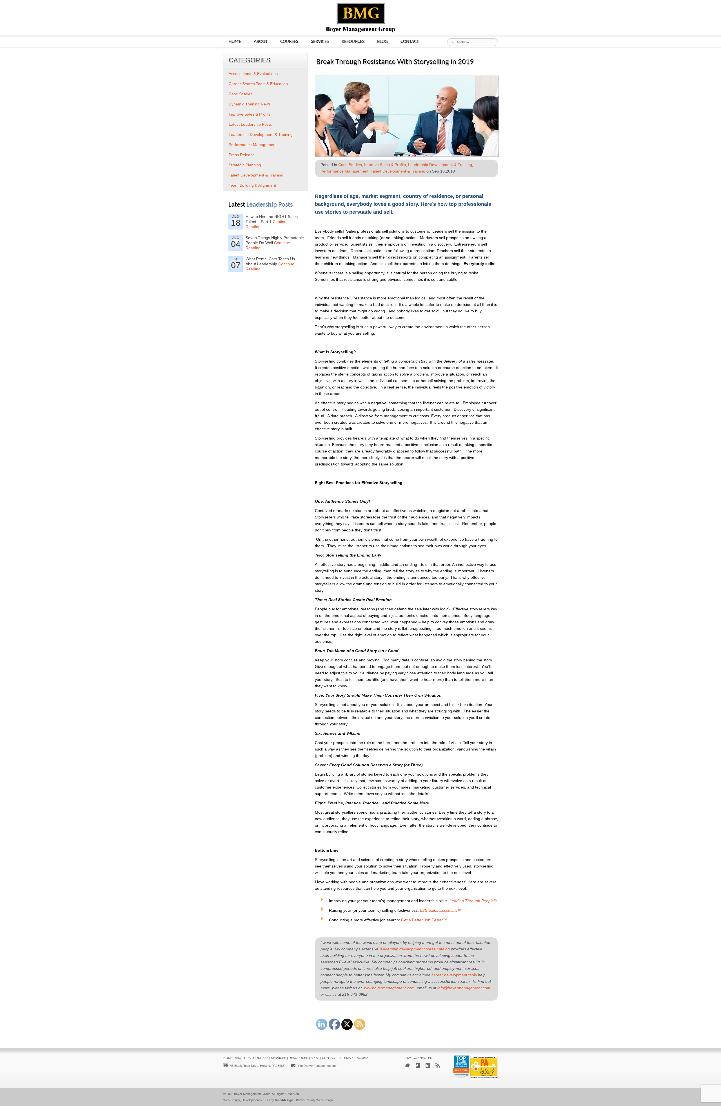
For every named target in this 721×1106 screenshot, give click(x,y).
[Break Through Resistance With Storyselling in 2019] (407, 155)
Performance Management (344, 171)
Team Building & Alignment (252, 185)
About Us (243, 1057)
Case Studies (350, 164)
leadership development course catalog (415, 949)
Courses (289, 41)
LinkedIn (428, 1065)
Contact (409, 41)
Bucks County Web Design (314, 1100)
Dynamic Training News (250, 104)
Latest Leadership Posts (250, 124)
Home (234, 41)
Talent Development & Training (398, 171)
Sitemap (346, 1057)
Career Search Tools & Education (258, 83)
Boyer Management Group (252, 1094)
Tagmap (361, 1057)
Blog (382, 41)
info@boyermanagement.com (463, 988)
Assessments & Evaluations (253, 73)
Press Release (242, 155)
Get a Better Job (424, 920)
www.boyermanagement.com (389, 988)
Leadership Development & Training (440, 164)
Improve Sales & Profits (385, 164)
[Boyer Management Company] (360, 31)
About (261, 41)
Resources (353, 41)
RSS (437, 1065)
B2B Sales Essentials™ (440, 910)
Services (320, 41)
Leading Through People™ (473, 901)
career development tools (454, 975)
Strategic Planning (245, 165)
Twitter (407, 1065)
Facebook (418, 1065)
